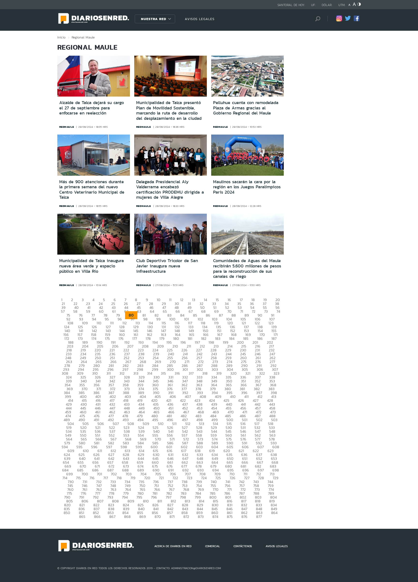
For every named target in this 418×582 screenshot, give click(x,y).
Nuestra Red (153, 19)
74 (278, 311)
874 (215, 516)
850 (67, 512)
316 (177, 373)
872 (186, 516)
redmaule (66, 127)
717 (105, 477)
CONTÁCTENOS (242, 546)
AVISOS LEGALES (200, 18)
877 (259, 516)
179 (161, 338)
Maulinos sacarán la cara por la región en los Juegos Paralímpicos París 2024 (247, 187)
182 (203, 338)
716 (92, 477)
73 (266, 311)
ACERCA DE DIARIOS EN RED (173, 546)
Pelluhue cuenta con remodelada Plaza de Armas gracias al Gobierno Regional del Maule (245, 107)
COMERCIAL (212, 546)
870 (158, 516)
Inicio (61, 37)
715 (78, 477)
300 (170, 369)
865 (82, 516)
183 (217, 338)
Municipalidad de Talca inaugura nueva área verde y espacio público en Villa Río (91, 265)
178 (148, 338)
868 (127, 516)
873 (201, 516)
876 (244, 516)
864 (274, 512)
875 (230, 516)
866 (97, 516)
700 (85, 473)
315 (163, 373)
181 (190, 338)
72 (253, 311)
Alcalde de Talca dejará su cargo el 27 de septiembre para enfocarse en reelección (91, 107)
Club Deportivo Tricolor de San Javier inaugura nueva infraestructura (167, 265)
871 (172, 516)
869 (142, 516)
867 (112, 516)
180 (176, 338)
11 (170, 299)
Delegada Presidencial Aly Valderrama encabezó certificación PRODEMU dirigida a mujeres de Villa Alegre (170, 190)
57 (63, 311)
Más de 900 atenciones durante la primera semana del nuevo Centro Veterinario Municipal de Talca (91, 190)
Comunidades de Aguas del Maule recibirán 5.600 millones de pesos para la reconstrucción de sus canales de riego (247, 268)
